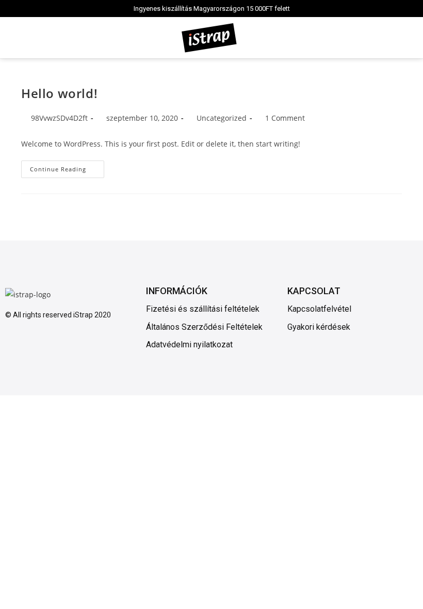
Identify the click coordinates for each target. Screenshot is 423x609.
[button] (12, 37)
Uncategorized (222, 118)
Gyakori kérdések (318, 327)
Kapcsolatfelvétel (319, 309)
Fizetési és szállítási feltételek (202, 309)
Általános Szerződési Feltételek (204, 327)
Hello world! (59, 93)
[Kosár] (406, 37)
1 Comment (285, 118)
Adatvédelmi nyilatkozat (189, 344)
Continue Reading (67, 167)
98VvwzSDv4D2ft (59, 118)
